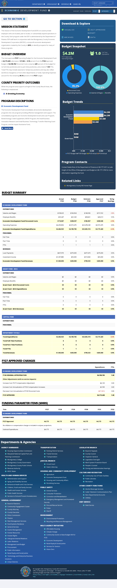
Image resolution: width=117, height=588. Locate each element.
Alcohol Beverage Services (94, 489)
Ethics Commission (13, 515)
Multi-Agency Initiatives (51, 525)
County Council (90, 454)
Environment (46, 515)
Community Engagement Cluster (18, 507)
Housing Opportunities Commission (19, 451)
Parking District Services (54, 451)
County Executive (13, 512)
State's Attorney (51, 467)
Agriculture (50, 474)
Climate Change (51, 532)
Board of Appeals (91, 451)
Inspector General (91, 457)
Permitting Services (53, 483)
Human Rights (12, 536)
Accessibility (54, 574)
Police (48, 508)
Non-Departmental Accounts (95, 495)
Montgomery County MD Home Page (79, 186)
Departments (37, 4)
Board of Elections (13, 504)
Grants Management (14, 530)
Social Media (78, 574)
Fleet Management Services (16, 521)
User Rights (45, 574)
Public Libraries (90, 479)
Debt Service (84, 502)
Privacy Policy (37, 574)
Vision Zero (50, 549)
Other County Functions (91, 486)
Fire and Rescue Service (54, 505)
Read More (8, 128)
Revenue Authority (13, 468)
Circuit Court (50, 464)
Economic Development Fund (56, 477)
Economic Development (54, 541)
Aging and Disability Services (17, 482)
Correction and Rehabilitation (56, 497)
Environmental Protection (55, 519)
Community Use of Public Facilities (97, 476)
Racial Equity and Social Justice (17, 553)
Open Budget (52, 4)
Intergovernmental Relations (17, 539)
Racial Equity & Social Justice (55, 543)
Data (93, 37)
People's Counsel (91, 465)
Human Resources (13, 533)
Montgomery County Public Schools (19, 465)
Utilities (88, 498)
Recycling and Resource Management (59, 521)
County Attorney (13, 509)
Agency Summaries (9, 447)
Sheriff (48, 511)
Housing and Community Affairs (57, 480)
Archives (69, 37)
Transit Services (51, 454)
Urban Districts (12, 562)
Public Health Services (14, 493)
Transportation (48, 447)
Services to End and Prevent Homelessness (22, 496)
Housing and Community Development (58, 471)
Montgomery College (14, 460)
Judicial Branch (47, 461)
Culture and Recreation (90, 472)
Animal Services (51, 491)
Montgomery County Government (19, 463)
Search (76, 4)
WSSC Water (11, 471)
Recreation (89, 482)
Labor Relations (12, 541)
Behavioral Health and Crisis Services (20, 484)
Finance (10, 518)
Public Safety (46, 487)
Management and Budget (16, 544)
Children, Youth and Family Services (19, 487)
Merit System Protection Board (96, 463)
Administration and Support (17, 479)
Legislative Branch (88, 447)
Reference (65, 4)
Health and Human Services (14, 475)
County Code (87, 574)
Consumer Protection (53, 494)
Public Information (13, 550)
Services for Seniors (53, 546)
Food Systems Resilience (15, 524)
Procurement (11, 547)
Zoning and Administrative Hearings (97, 468)
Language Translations (66, 574)
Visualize (69, 30)
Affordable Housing (53, 529)
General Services (13, 527)
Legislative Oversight (92, 460)
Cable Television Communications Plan (98, 492)
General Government (11, 500)
